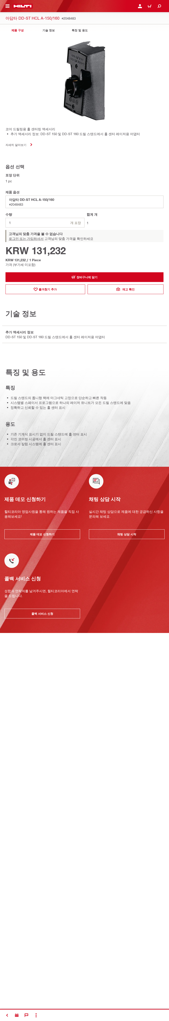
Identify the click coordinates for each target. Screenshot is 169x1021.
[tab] (17, 30)
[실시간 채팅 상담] (26, 1015)
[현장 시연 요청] (17, 1015)
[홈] (22, 6)
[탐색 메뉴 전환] (7, 6)
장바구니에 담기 (87, 277)
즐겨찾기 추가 (48, 289)
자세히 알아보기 (16, 144)
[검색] (159, 6)
